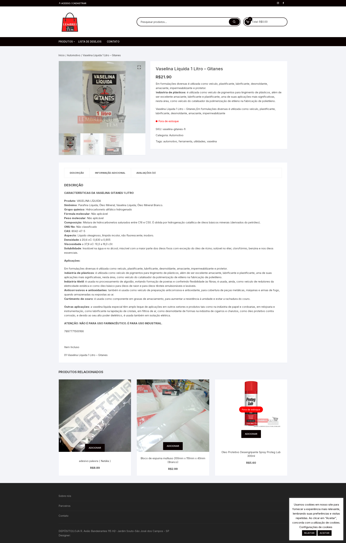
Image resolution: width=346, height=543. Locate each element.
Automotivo (73, 55)
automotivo (170, 141)
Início (62, 55)
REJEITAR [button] (309, 532)
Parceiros (64, 506)
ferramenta (185, 141)
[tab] (77, 173)
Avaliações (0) (146, 172)
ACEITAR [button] (324, 532)
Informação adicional (110, 172)
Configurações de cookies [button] (315, 527)
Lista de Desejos (89, 41)
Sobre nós (65, 496)
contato (113, 41)
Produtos (66, 41)
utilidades (199, 141)
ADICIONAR (95, 447)
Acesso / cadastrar (73, 3)
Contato (63, 515)
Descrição (77, 172)
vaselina (212, 141)
